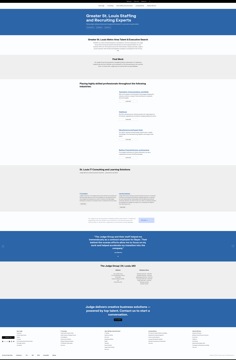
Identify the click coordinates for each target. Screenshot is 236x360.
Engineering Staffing (109, 339)
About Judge (101, 5)
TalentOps (107, 343)
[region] (118, 244)
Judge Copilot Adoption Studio (67, 333)
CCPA (38, 355)
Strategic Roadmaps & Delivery (67, 341)
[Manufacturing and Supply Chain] (98, 135)
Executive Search (108, 345)
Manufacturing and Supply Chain (131, 130)
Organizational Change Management (156, 335)
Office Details (90, 27)
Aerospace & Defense (196, 333)
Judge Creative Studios (109, 347)
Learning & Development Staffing (155, 339)
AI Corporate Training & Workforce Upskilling (157, 333)
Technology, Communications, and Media (133, 92)
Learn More (125, 101)
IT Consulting (110, 5)
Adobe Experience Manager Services (68, 335)
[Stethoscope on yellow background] (98, 116)
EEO (33, 355)
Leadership (19, 333)
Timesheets (18, 355)
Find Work (144, 220)
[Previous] (3, 246)
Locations (19, 339)
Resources (129, 1)
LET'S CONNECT (118, 319)
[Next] (233, 246)
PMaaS (106, 341)
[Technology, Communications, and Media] (98, 97)
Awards (18, 337)
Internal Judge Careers (21, 335)
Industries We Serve (151, 5)
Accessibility (46, 355)
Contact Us (143, 1)
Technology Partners (21, 343)
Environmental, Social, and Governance (25, 341)
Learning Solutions (140, 5)
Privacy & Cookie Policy (7, 355)
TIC (26, 355)
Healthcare (123, 112)
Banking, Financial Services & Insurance (200, 335)
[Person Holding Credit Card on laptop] (98, 154)
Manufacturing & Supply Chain (198, 343)
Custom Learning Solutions (154, 337)
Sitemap (54, 355)
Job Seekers (19, 345)
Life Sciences (195, 341)
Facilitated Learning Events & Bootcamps (157, 341)
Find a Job (136, 1)
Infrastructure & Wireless (66, 339)
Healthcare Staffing (109, 335)
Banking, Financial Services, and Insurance (134, 150)
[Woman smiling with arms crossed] (137, 184)
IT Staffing (107, 333)
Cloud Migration (64, 337)
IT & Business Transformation (67, 343)
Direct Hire (107, 337)
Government (195, 337)
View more (63, 345)
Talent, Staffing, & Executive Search (124, 5)
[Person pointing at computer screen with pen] (98, 184)
